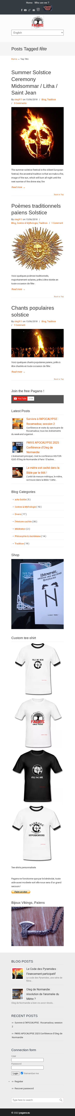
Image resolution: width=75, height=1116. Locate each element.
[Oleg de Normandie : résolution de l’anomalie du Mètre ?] (17, 994)
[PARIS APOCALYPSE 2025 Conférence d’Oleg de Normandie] (17, 447)
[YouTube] (25, 10)
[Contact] (34, 10)
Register (19, 1081)
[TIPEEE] (29, 10)
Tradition (51, 99)
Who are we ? (42, 2)
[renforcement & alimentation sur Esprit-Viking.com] (47, 10)
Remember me (31, 1073)
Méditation (22, 529)
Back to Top (59, 194)
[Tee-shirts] (38, 10)
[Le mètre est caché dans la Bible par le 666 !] (17, 472)
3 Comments (20, 103)
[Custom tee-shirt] (37, 862)
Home (29, 2)
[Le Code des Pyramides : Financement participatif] (17, 973)
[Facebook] (22, 10)
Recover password (24, 1088)
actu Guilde (23, 499)
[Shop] (37, 628)
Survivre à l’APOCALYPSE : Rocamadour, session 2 (37, 1024)
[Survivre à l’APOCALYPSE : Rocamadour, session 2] (17, 423)
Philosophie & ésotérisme (30, 536)
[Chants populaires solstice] (37, 356)
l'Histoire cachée (26, 521)
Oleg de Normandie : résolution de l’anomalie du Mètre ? (42, 994)
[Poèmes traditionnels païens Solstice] (37, 270)
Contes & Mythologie (27, 223)
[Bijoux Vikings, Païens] (37, 945)
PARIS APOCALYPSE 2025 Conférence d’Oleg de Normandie (42, 447)
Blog (44, 99)
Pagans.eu (37, 22)
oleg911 (18, 99)
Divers (21, 514)
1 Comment (57, 223)
